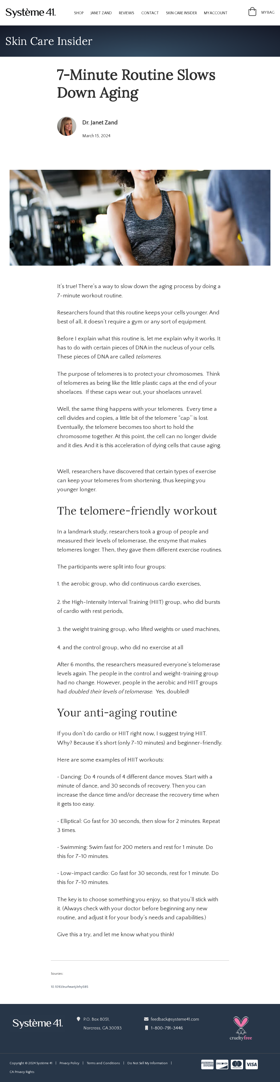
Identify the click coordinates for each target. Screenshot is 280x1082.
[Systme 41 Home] (32, 12)
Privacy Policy (69, 1063)
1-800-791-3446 (167, 1028)
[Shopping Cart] (252, 14)
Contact (150, 13)
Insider (181, 13)
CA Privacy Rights (22, 1072)
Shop (79, 13)
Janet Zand (101, 13)
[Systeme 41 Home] (37, 1022)
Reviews (126, 13)
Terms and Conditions (103, 1063)
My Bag (268, 12)
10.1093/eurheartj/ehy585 (69, 987)
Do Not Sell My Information (147, 1063)
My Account (216, 13)
